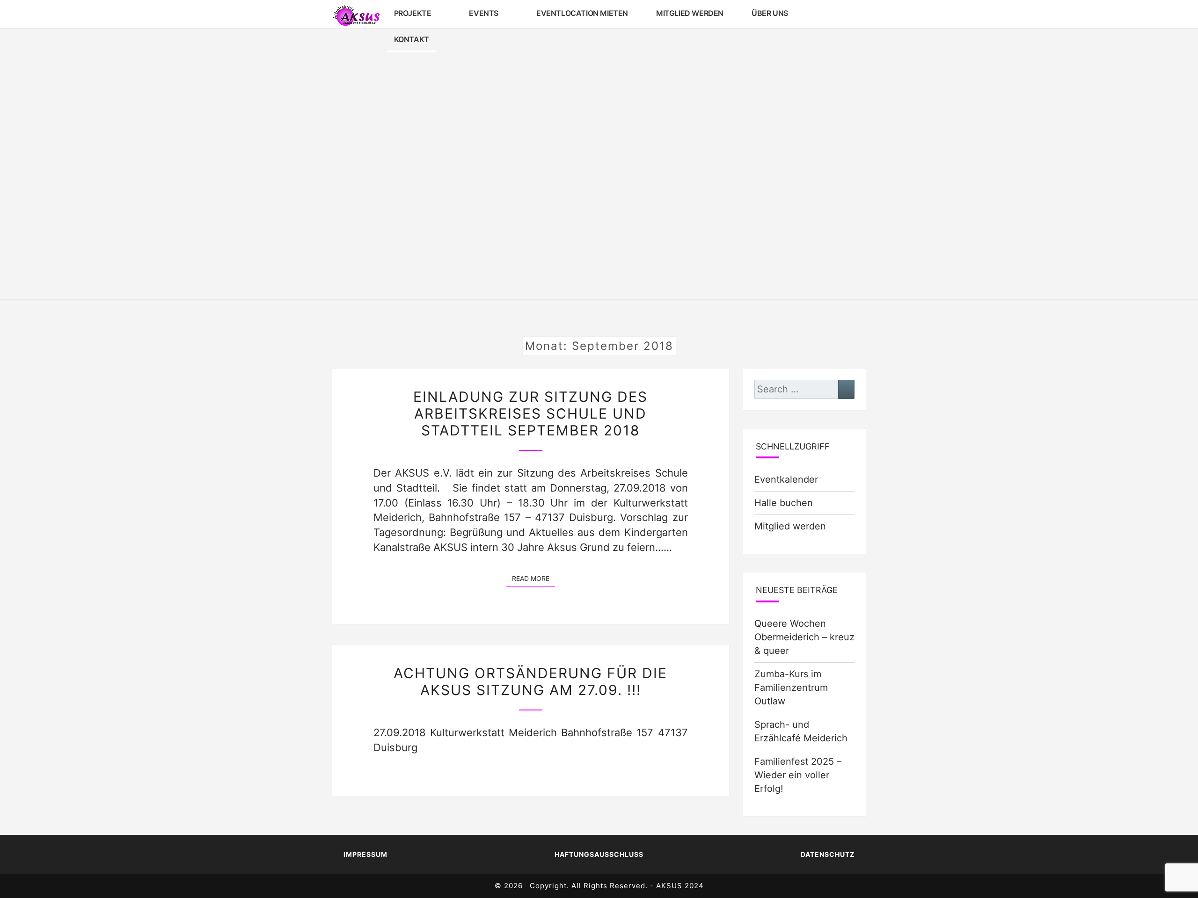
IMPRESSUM (365, 854)
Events (483, 13)
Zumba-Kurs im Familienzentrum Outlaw (791, 687)
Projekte (412, 13)
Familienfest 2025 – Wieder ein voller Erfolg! (797, 775)
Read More (533, 578)
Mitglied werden (689, 13)
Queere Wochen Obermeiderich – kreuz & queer (804, 637)
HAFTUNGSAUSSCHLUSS (599, 854)
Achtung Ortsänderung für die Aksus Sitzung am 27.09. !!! (530, 681)
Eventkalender (786, 479)
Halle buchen (783, 502)
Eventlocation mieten (582, 13)
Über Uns (770, 13)
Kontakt (411, 39)
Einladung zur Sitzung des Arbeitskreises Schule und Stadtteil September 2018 (530, 413)
